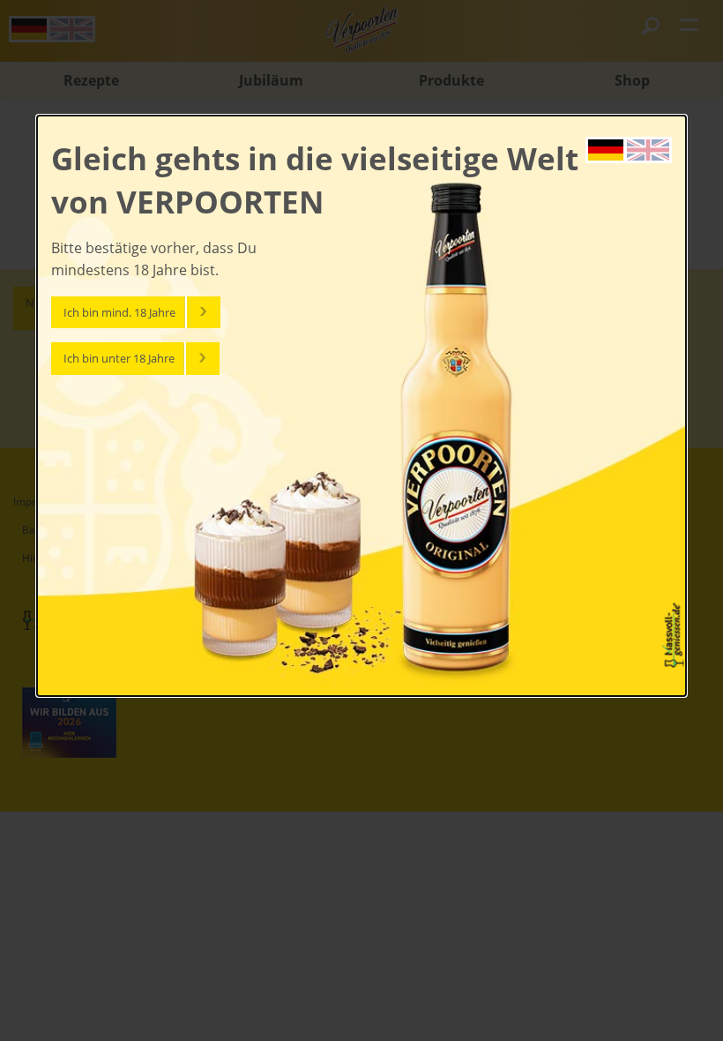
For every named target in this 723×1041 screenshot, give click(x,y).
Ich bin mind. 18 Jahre (119, 312)
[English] (648, 148)
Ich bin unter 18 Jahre (119, 358)
